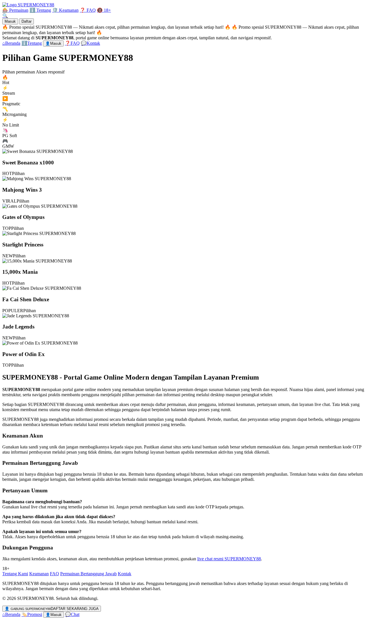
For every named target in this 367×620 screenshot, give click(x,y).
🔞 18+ (104, 10)
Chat (72, 614)
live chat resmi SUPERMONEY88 (229, 558)
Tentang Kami (15, 573)
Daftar (27, 21)
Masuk (10, 21)
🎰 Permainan (15, 10)
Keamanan (39, 573)
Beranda (11, 614)
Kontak (124, 573)
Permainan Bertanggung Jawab (88, 573)
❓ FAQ (88, 10)
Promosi (32, 614)
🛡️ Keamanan (65, 10)
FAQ (54, 573)
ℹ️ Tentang (40, 10)
